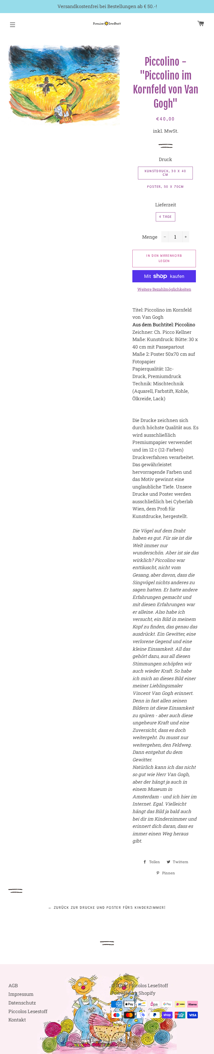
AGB (13, 985)
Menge (149, 237)
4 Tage (165, 217)
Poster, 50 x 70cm (165, 187)
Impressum (20, 994)
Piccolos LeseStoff (148, 985)
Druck (165, 159)
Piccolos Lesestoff (27, 1011)
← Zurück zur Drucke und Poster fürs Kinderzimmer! (107, 908)
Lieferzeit (165, 204)
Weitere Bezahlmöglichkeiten (164, 289)
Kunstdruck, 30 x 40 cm (165, 173)
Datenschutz (22, 1002)
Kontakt (17, 1019)
